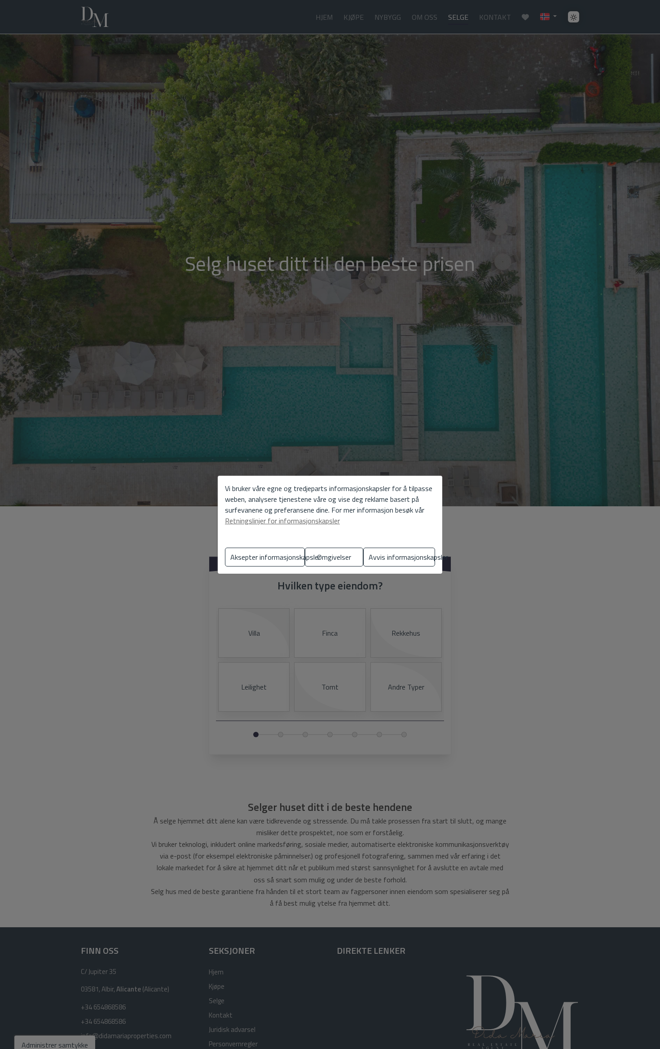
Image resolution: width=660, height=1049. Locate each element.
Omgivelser (334, 557)
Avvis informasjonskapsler (402, 557)
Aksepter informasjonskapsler (267, 557)
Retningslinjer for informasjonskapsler (282, 520)
